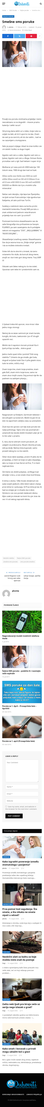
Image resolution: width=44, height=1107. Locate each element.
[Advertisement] (22, 93)
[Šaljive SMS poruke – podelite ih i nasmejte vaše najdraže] (22, 657)
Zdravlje (6, 857)
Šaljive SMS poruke (23, 558)
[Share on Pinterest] (31, 36)
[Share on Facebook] (7, 36)
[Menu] (3, 3)
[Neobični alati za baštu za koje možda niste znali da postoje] (22, 942)
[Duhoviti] (22, 3)
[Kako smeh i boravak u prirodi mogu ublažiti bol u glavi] (22, 1034)
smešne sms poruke (10, 562)
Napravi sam (7, 904)
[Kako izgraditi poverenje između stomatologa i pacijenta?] (22, 847)
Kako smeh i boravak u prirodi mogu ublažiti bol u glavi (19, 1050)
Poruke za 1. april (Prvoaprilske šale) (18, 741)
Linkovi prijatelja (34, 1094)
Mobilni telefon (8, 558)
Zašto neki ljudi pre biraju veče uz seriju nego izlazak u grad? (21, 1006)
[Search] (40, 3)
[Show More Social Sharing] (39, 36)
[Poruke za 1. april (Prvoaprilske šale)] (22, 727)
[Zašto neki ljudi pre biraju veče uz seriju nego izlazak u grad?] (22, 989)
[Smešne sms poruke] (22, 54)
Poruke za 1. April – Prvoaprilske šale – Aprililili (19, 707)
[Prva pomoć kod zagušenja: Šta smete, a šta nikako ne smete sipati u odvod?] (22, 894)
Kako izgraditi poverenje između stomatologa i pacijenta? (20, 863)
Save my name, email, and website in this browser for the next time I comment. (21, 808)
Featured (6, 952)
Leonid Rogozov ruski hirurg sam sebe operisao (12, 578)
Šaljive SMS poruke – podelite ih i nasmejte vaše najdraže (21, 672)
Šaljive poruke (8, 16)
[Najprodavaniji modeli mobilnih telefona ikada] (22, 622)
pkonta (11, 27)
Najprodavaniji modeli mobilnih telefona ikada (20, 637)
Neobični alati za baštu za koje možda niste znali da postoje (19, 958)
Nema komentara (15, 30)
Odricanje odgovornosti (13, 1094)
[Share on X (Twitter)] (19, 36)
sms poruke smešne (27, 562)
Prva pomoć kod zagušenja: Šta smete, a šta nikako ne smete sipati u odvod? (19, 912)
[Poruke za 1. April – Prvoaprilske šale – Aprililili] (22, 692)
